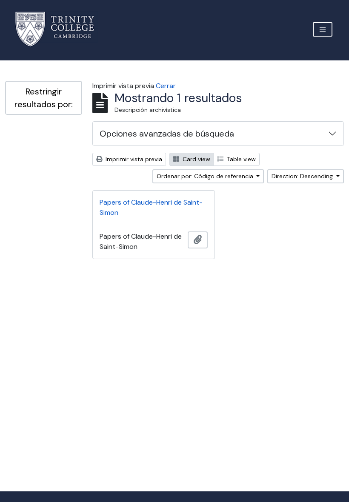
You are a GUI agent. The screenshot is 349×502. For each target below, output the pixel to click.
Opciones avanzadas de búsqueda (167, 133)
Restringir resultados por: (43, 98)
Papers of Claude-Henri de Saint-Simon (151, 207)
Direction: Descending (303, 176)
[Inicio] (60, 29)
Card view (195, 159)
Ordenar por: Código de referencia (206, 176)
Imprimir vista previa (133, 159)
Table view (240, 159)
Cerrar (166, 85)
